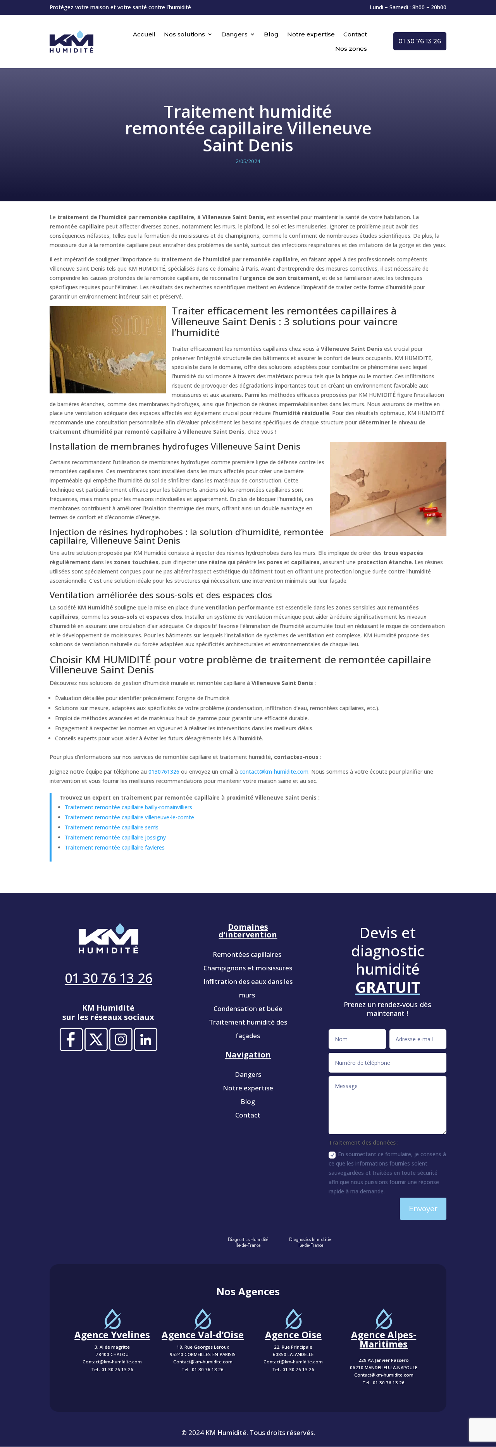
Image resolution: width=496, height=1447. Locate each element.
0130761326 (163, 771)
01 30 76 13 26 (419, 41)
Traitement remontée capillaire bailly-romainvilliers (128, 807)
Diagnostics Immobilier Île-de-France (310, 1243)
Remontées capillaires (248, 954)
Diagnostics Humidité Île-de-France (248, 1243)
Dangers (234, 34)
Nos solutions (184, 34)
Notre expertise (311, 34)
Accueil (144, 34)
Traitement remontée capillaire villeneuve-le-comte (129, 817)
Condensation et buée (248, 1008)
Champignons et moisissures (247, 967)
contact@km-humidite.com (273, 771)
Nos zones (351, 48)
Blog (271, 34)
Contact (355, 34)
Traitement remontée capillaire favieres (115, 847)
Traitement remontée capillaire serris (111, 827)
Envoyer (423, 1208)
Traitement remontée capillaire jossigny (115, 837)
